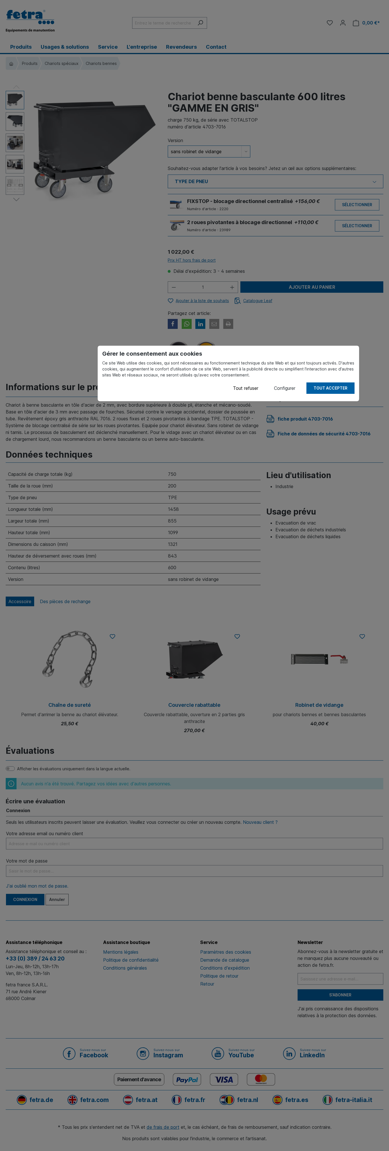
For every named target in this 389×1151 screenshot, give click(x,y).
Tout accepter (330, 388)
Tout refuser (245, 388)
